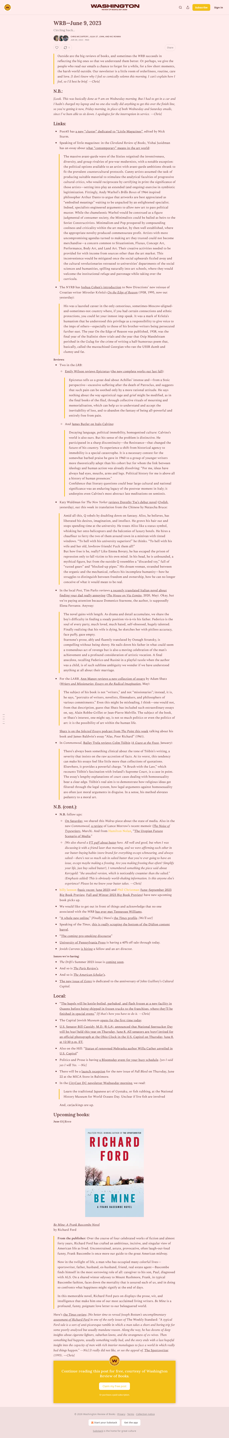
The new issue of (72, 981)
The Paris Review (84, 968)
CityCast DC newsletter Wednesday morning (100, 1083)
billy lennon (68, 890)
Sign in (218, 7)
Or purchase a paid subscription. (114, 1394)
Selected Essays (91, 731)
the (116, 918)
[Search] (180, 7)
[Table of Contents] (3, 719)
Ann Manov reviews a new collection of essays (112, 678)
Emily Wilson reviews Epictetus (87, 371)
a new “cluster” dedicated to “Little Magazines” (108, 131)
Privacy (121, 1414)
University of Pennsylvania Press (83, 942)
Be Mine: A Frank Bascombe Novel (76, 1224)
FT (91, 842)
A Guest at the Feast (145, 742)
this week (141, 731)
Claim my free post (114, 1386)
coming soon (115, 962)
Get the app (131, 1422)
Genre (88, 981)
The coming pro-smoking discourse (86, 936)
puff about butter (105, 842)
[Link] (48, 91)
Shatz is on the (70, 731)
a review (97, 826)
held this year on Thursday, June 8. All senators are (113, 1031)
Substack (98, 1430)
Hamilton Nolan (119, 831)
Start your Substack (105, 1422)
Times (123, 918)
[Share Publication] (187, 7)
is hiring (87, 949)
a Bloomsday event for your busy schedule (128, 1060)
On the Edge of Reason (122, 292)
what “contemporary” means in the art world (117, 148)
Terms (130, 1414)
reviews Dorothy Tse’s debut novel (132, 502)
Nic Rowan (115, 36)
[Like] (56, 47)
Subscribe (201, 7)
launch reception (93, 1071)
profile (132, 918)
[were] (153, 1031)
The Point (127, 731)
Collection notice (145, 1414)
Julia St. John (97, 36)
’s (97, 968)
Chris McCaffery (80, 36)
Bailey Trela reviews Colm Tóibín (106, 742)
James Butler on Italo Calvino (92, 424)
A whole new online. (75, 918)
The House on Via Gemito (124, 595)
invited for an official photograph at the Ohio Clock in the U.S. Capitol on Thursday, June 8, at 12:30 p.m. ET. (117, 1036)
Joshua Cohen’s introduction (101, 287)
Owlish (163, 502)
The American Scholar (88, 974)
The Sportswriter (156, 1350)
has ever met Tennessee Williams (118, 911)
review (81, 1314)
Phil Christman (128, 890)
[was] (73, 1031)
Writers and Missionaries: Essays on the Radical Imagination (100, 683)
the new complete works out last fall (136, 371)
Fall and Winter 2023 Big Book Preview (114, 895)
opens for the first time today (120, 1020)
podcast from (111, 731)
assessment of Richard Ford (71, 1319)
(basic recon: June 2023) (93, 890)
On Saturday (73, 821)
